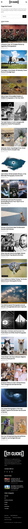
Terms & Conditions (17, 517)
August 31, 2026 (5, 48)
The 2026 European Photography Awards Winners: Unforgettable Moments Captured (13, 306)
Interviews (6, 506)
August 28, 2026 (5, 125)
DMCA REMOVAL (14, 515)
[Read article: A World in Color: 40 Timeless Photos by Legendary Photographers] (14, 33)
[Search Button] (26, 2)
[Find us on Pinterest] (11, 472)
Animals (4, 250)
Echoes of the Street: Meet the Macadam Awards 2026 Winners (13, 228)
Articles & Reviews (8, 500)
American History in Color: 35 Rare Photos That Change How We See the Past (13, 383)
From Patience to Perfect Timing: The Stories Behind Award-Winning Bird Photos (14, 280)
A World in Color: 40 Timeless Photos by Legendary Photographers (12, 45)
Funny (5, 504)
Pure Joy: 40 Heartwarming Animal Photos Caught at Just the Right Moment (13, 437)
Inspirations (5, 41)
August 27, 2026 (5, 151)
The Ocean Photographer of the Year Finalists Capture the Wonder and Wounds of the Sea (13, 410)
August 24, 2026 (5, 282)
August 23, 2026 (5, 334)
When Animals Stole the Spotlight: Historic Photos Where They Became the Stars (13, 254)
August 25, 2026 (5, 205)
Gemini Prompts (7, 519)
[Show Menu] (1, 2)
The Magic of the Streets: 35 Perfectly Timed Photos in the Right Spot (14, 71)
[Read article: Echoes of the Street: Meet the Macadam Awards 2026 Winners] (14, 216)
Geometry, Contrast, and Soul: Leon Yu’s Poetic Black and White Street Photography (13, 331)
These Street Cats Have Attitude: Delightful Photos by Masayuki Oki (13, 357)
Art (3, 145)
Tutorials (6, 508)
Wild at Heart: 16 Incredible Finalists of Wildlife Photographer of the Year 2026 (12, 97)
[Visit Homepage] (14, 2)
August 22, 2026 (5, 360)
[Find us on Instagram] (9, 472)
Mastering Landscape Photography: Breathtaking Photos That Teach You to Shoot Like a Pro (12, 201)
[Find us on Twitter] (7, 472)
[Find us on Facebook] (4, 472)
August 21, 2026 (5, 439)
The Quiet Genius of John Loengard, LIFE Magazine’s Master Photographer (12, 123)
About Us (6, 515)
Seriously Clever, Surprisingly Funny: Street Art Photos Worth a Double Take (13, 149)
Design (6, 502)
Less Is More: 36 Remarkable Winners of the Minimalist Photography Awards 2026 (13, 174)
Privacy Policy (7, 517)
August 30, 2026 (5, 99)
